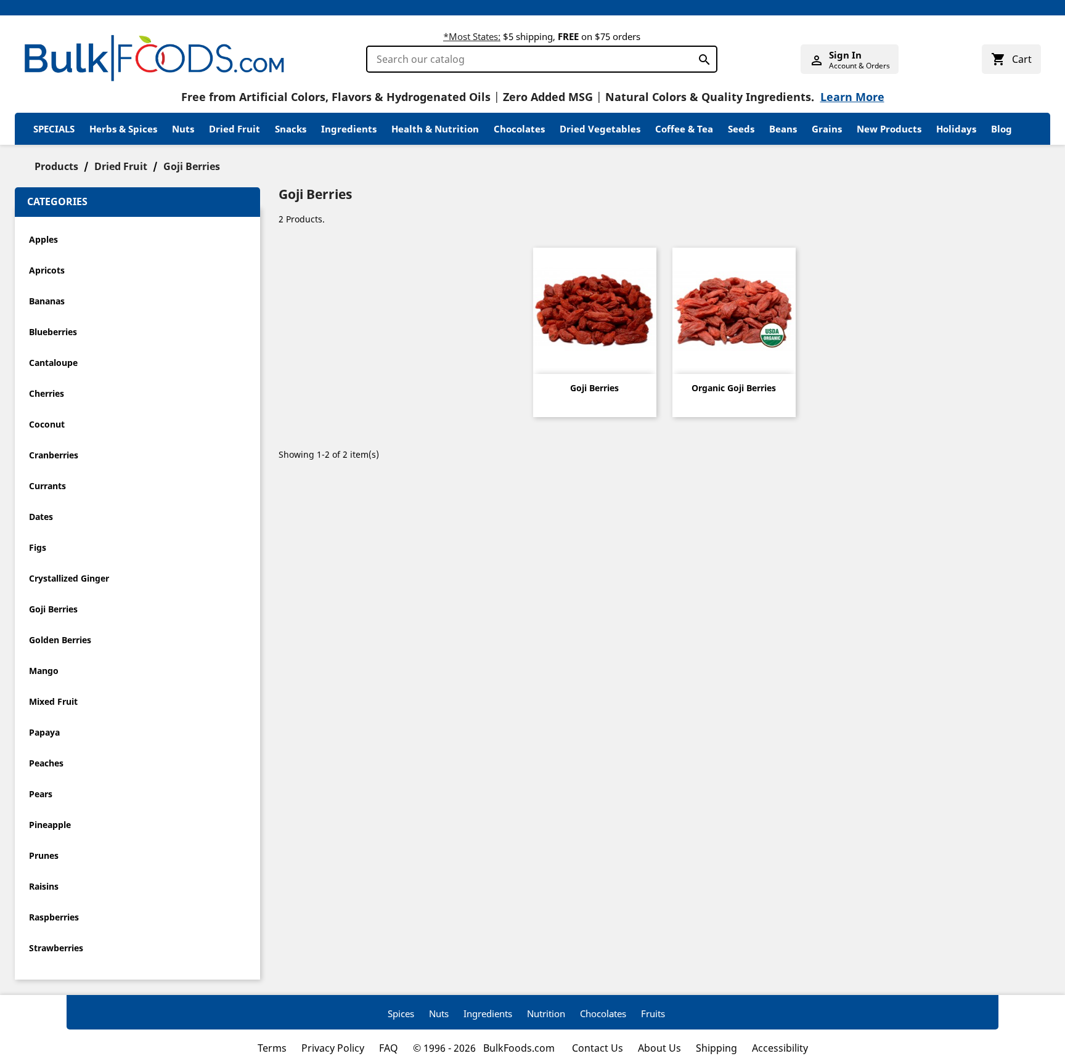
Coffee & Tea (684, 129)
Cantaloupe (53, 362)
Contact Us (597, 1048)
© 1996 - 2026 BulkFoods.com (485, 1048)
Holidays (956, 129)
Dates (41, 516)
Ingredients (349, 129)
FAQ (388, 1048)
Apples (43, 239)
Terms (272, 1048)
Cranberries (53, 455)
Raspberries (54, 917)
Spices (401, 1013)
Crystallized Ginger (69, 578)
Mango (44, 670)
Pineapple (50, 824)
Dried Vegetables (600, 129)
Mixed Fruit (53, 701)
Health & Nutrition (435, 129)
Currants (47, 486)
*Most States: (471, 36)
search (701, 57)
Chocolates (519, 129)
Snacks (290, 129)
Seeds (741, 129)
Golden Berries (60, 640)
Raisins (44, 886)
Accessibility (780, 1048)
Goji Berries (53, 609)
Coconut (47, 424)
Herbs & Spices (123, 129)
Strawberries (56, 948)
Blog (1001, 129)
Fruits (653, 1013)
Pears (40, 794)
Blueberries (53, 332)
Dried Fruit (234, 129)
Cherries (46, 393)
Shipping (716, 1048)
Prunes (44, 855)
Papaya (44, 732)
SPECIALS (54, 129)
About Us (659, 1048)
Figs (37, 547)
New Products (889, 129)
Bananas (47, 301)
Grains (827, 129)
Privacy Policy (332, 1048)
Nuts (183, 129)
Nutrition (546, 1013)
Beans (783, 129)
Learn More (852, 96)
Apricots (47, 270)
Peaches (46, 763)
